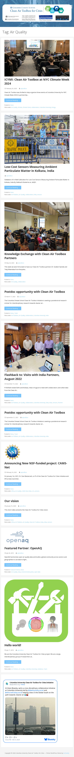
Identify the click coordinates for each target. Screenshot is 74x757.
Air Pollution (14, 194)
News (12, 105)
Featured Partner (15, 570)
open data (37, 572)
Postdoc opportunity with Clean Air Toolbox (34, 292)
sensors (39, 194)
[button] (71, 4)
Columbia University (45, 107)
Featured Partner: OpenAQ (23, 548)
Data (47, 402)
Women (60, 402)
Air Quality (14, 107)
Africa (13, 491)
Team (16, 313)
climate (20, 107)
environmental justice (27, 572)
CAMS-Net (25, 491)
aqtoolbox (23, 88)
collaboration (35, 107)
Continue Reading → (13, 100)
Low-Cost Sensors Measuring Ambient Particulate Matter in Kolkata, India (30, 169)
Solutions (40, 669)
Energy (54, 107)
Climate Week (27, 107)
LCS (33, 491)
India (35, 194)
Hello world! (12, 645)
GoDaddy (66, 753)
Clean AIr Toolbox (35, 522)
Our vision (11, 501)
